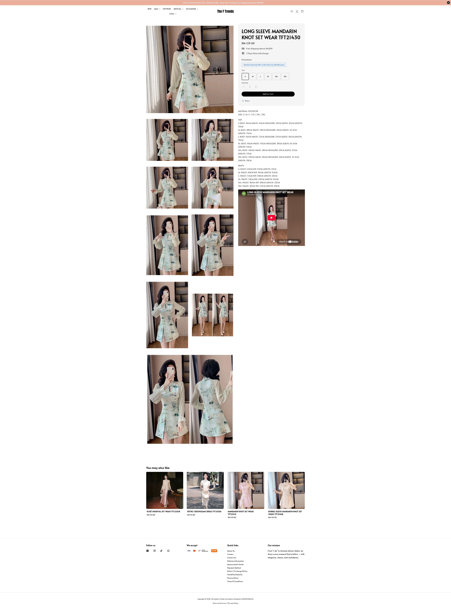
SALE (156, 9)
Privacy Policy (232, 578)
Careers (230, 554)
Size (243, 70)
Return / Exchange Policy (237, 571)
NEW (150, 9)
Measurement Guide (235, 564)
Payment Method (234, 568)
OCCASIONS (191, 9)
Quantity (245, 83)
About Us (231, 551)
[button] (291, 11)
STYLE (171, 14)
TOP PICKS (167, 9)
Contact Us (231, 558)
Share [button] (247, 101)
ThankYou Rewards (235, 574)
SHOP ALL (177, 9)
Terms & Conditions (235, 581)
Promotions (247, 59)
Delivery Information (235, 561)
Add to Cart (268, 94)
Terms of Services (219, 603)
